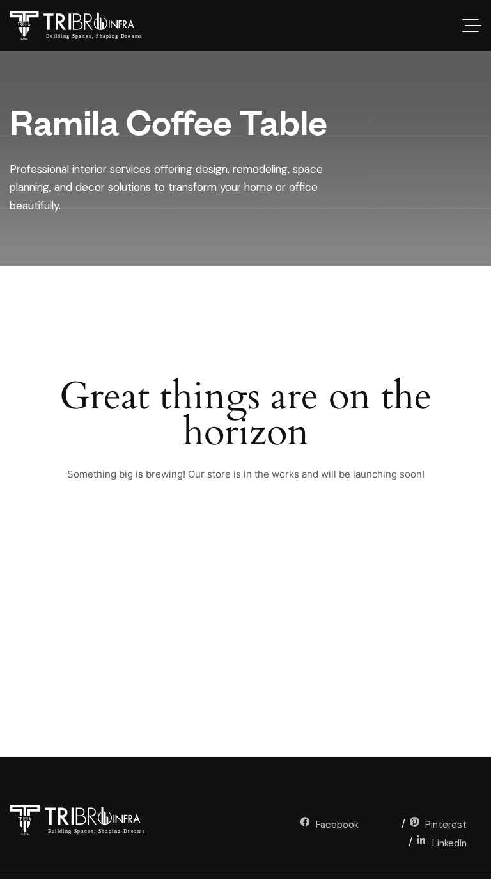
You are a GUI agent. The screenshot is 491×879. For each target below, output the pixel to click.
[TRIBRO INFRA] (83, 25)
